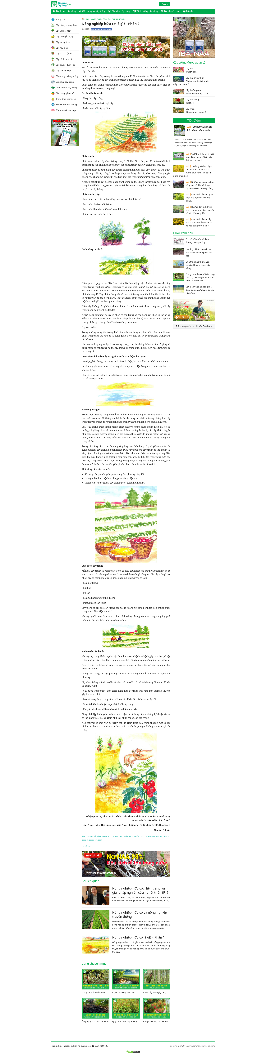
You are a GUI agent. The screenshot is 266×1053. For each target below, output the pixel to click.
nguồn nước (139, 836)
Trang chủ (60, 19)
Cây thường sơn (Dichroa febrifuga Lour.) (197, 92)
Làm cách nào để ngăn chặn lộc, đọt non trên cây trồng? (199, 197)
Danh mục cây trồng (66, 11)
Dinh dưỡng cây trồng (147, 11)
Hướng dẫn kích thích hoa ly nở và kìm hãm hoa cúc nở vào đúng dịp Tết (200, 210)
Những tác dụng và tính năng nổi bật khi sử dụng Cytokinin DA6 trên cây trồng (200, 185)
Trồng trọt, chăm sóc (65, 98)
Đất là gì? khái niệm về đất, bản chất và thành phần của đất (199, 252)
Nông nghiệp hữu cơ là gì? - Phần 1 (138, 937)
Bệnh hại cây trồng (121, 11)
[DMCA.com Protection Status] (133, 1051)
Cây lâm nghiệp (63, 70)
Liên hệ (190, 11)
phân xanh (128, 836)
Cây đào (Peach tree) (191, 70)
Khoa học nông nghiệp (113, 19)
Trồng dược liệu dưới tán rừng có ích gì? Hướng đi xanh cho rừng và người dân (200, 277)
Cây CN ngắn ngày (64, 36)
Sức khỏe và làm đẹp (65, 110)
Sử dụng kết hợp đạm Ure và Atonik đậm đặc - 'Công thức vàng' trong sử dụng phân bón (192, 171)
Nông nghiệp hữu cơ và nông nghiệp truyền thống (139, 914)
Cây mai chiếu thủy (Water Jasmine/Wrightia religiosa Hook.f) (191, 81)
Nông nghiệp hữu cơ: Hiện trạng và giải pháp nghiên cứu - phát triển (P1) (140, 890)
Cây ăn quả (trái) (63, 53)
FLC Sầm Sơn (87, 846)
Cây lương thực (62, 42)
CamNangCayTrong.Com (66, 4)
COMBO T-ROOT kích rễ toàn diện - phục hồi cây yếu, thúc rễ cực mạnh (200, 157)
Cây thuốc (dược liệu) (65, 64)
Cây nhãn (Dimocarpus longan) (196, 110)
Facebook (67, 1045)
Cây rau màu (61, 47)
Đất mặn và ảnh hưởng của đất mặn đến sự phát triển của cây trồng (200, 289)
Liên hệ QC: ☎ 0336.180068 (101, 29)
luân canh (119, 836)
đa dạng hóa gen (152, 836)
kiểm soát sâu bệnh (94, 840)
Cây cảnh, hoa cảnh (64, 59)
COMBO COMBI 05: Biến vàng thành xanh (199, 128)
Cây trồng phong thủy (66, 25)
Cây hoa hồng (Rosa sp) (192, 101)
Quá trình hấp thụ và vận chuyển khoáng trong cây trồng (198, 265)
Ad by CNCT (166, 38)
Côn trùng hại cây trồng (93, 11)
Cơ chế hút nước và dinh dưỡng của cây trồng (197, 241)
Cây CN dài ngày (63, 30)
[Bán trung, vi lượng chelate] (194, 320)
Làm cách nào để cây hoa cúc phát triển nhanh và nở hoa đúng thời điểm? (199, 222)
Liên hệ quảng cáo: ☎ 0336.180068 (90, 1045)
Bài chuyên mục (172, 11)
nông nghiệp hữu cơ (105, 836)
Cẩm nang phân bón (65, 93)
